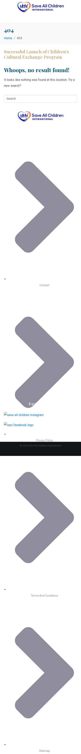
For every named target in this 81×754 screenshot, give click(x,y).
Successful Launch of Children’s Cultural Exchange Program (36, 54)
